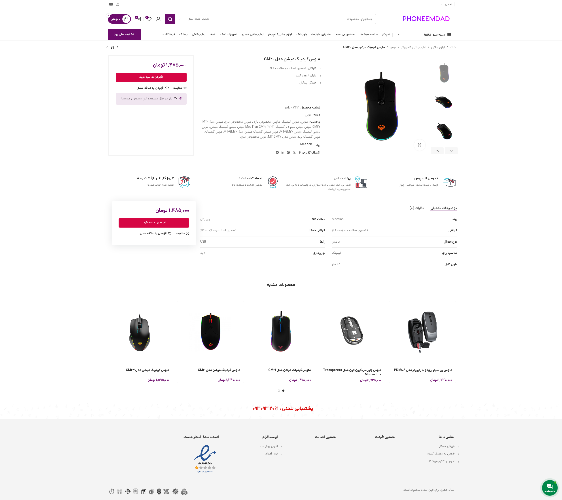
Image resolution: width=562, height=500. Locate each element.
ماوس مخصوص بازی (266, 122)
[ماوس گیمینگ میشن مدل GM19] (281, 332)
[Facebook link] (299, 153)
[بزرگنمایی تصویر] (419, 144)
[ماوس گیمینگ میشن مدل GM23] (140, 332)
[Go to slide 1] (283, 391)
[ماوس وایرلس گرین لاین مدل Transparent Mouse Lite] (352, 332)
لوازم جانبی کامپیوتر (413, 47)
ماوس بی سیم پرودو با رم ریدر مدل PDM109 (423, 370)
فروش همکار (446, 446)
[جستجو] (170, 19)
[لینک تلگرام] (277, 153)
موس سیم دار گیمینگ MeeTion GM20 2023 (274, 127)
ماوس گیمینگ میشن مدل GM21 (219, 370)
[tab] (443, 208)
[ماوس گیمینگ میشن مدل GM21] (210, 332)
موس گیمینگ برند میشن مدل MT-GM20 (294, 137)
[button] (451, 150)
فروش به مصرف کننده (440, 453)
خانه (453, 47)
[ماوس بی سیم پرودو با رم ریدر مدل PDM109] (422, 332)
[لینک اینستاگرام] (118, 4)
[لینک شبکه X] (294, 153)
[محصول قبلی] (117, 47)
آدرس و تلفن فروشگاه (441, 461)
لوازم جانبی (438, 47)
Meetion (306, 144)
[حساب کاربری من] (158, 19)
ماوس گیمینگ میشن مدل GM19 (289, 370)
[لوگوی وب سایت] (426, 19)
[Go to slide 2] (279, 391)
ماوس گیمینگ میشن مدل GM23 (148, 370)
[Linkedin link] (283, 153)
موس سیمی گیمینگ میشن (227, 127)
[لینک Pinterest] (288, 153)
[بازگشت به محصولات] (112, 47)
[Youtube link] (111, 4)
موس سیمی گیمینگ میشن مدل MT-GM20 (251, 131)
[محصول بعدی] (107, 47)
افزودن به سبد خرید (151, 77)
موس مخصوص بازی (253, 137)
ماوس (304, 122)
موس (393, 47)
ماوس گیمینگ (290, 122)
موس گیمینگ (213, 131)
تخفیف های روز (124, 34)
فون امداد (271, 453)
